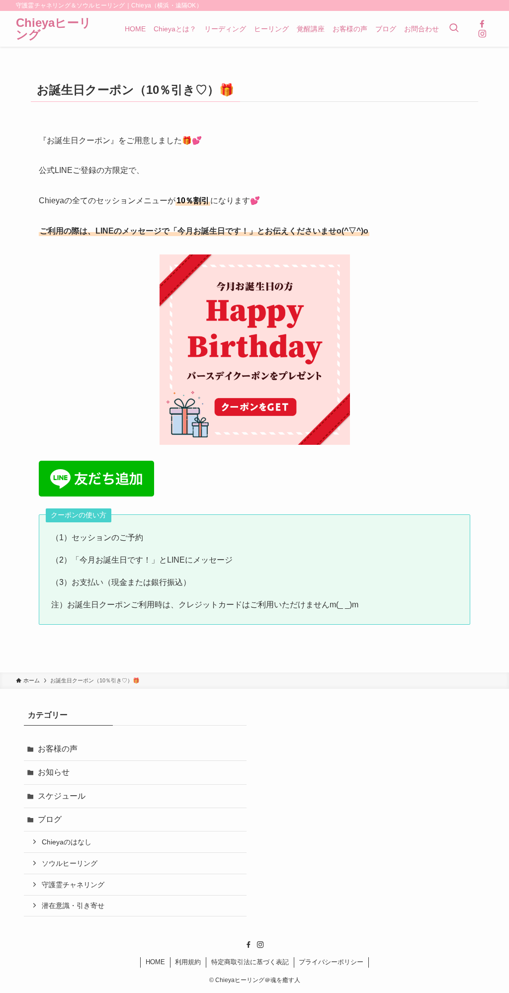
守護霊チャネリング (73, 885)
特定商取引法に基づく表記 (250, 962)
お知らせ (54, 772)
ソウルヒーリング (69, 863)
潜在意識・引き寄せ (73, 906)
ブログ (50, 819)
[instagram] (482, 34)
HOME (155, 962)
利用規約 (188, 962)
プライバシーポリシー (331, 962)
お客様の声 (58, 749)
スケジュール (61, 796)
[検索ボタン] (454, 29)
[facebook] (482, 24)
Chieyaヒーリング (53, 29)
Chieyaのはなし (66, 842)
